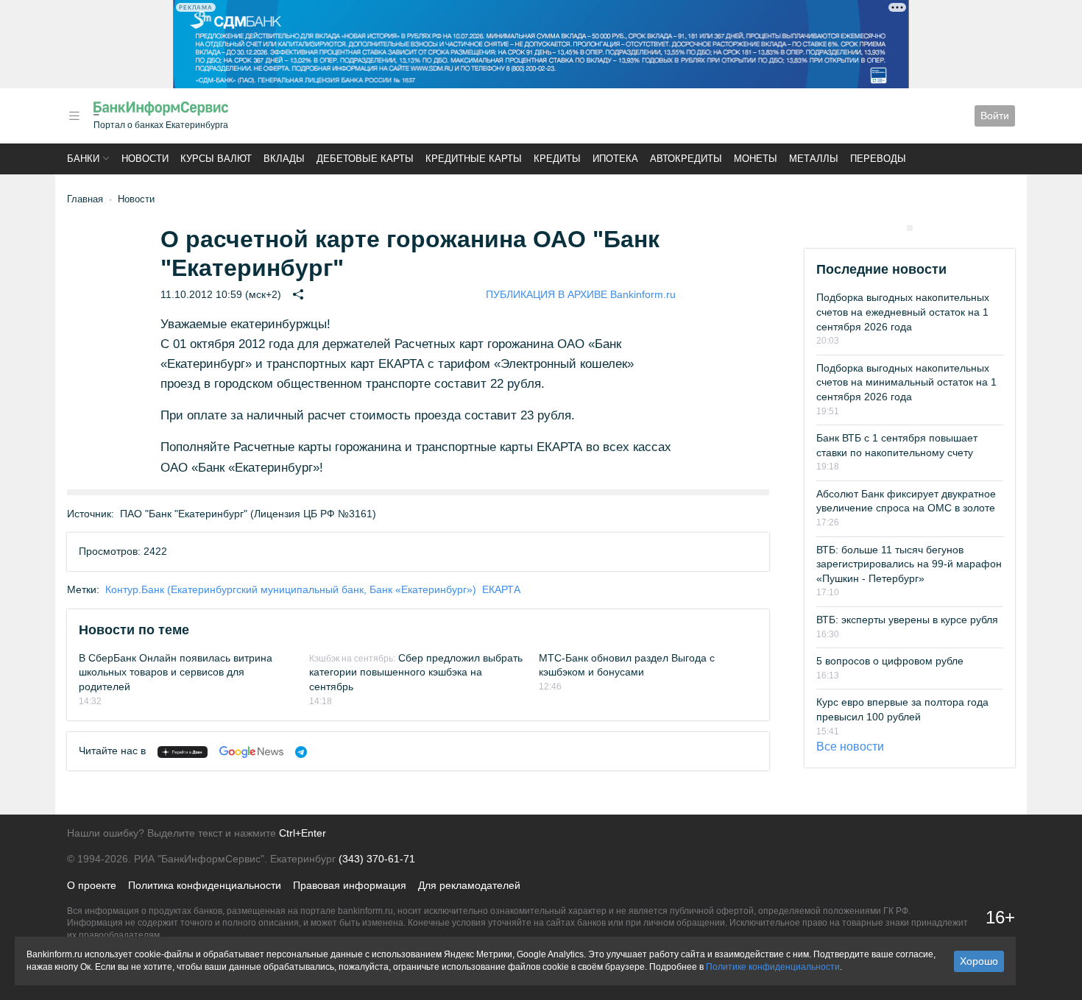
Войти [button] (994, 115)
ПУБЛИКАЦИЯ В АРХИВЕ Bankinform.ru (581, 294)
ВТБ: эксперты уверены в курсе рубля (907, 619)
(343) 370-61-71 (377, 859)
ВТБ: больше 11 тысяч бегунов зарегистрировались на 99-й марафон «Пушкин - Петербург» (909, 564)
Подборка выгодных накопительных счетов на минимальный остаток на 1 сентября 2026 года (906, 382)
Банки (83, 158)
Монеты (755, 158)
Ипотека (615, 158)
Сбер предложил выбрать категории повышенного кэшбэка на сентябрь (416, 672)
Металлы (813, 158)
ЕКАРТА (501, 589)
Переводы (878, 158)
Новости (145, 158)
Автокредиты (686, 158)
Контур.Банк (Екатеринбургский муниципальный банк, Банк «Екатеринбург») (290, 589)
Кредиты (557, 158)
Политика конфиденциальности (204, 885)
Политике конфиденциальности (773, 967)
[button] (74, 116)
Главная (85, 199)
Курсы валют (216, 158)
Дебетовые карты (365, 158)
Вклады (284, 158)
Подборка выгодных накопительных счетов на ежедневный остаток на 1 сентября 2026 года (902, 311)
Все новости (850, 746)
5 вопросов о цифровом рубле (889, 661)
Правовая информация (349, 885)
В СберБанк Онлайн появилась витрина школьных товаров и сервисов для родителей (175, 672)
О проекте (91, 885)
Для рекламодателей (469, 885)
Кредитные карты (473, 158)
